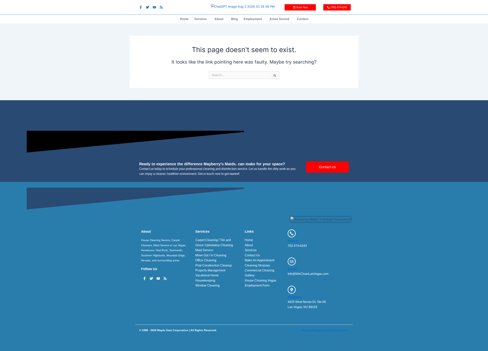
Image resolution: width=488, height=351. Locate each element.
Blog (234, 19)
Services (200, 19)
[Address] (292, 290)
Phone (293, 241)
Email (292, 269)
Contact (302, 19)
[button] (201, 19)
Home (184, 19)
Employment (253, 19)
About (218, 19)
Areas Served (279, 19)
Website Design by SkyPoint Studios (325, 330)
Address (294, 297)
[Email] (292, 261)
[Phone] (292, 233)
